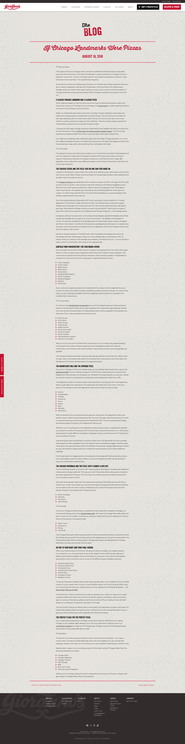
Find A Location (2, 386)
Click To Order (2, 364)
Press (96, 708)
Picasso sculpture (66, 182)
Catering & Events (91, 7)
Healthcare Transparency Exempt (79, 733)
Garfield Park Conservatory (79, 305)
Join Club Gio (177, 1)
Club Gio (107, 7)
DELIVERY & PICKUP (172, 7)
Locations (75, 7)
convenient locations (64, 626)
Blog (96, 706)
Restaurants (50, 704)
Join (79, 701)
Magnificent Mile (62, 372)
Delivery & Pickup (114, 709)
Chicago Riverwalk (88, 513)
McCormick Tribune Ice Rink (67, 590)
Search (64, 704)
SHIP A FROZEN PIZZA (149, 7)
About (130, 7)
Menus (64, 7)
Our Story (98, 701)
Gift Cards (119, 7)
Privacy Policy (84, 731)
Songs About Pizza (146, 685)
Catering (49, 701)
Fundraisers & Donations (99, 714)
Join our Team (166, 1)
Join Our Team (131, 701)
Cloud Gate (102, 106)
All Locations (67, 701)
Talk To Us (98, 711)
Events (96, 704)
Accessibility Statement (97, 731)
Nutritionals (50, 706)
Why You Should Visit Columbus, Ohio (46, 685)
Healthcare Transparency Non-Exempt (104, 733)
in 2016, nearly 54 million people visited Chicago (94, 131)
